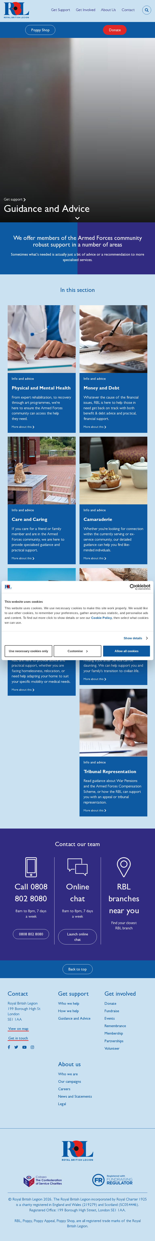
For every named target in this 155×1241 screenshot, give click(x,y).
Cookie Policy (101, 617)
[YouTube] (24, 1047)
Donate (115, 30)
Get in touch (18, 1038)
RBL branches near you (124, 898)
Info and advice (23, 379)
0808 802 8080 (31, 934)
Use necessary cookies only (28, 651)
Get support (13, 199)
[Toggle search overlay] (146, 10)
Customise (75, 651)
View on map (18, 1028)
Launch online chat (77, 937)
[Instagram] (32, 1047)
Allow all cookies (126, 651)
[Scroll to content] (77, 217)
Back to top (77, 969)
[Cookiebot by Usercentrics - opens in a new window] (132, 587)
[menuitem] (60, 10)
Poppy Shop (40, 30)
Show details (133, 638)
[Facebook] (9, 1047)
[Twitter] (16, 1047)
